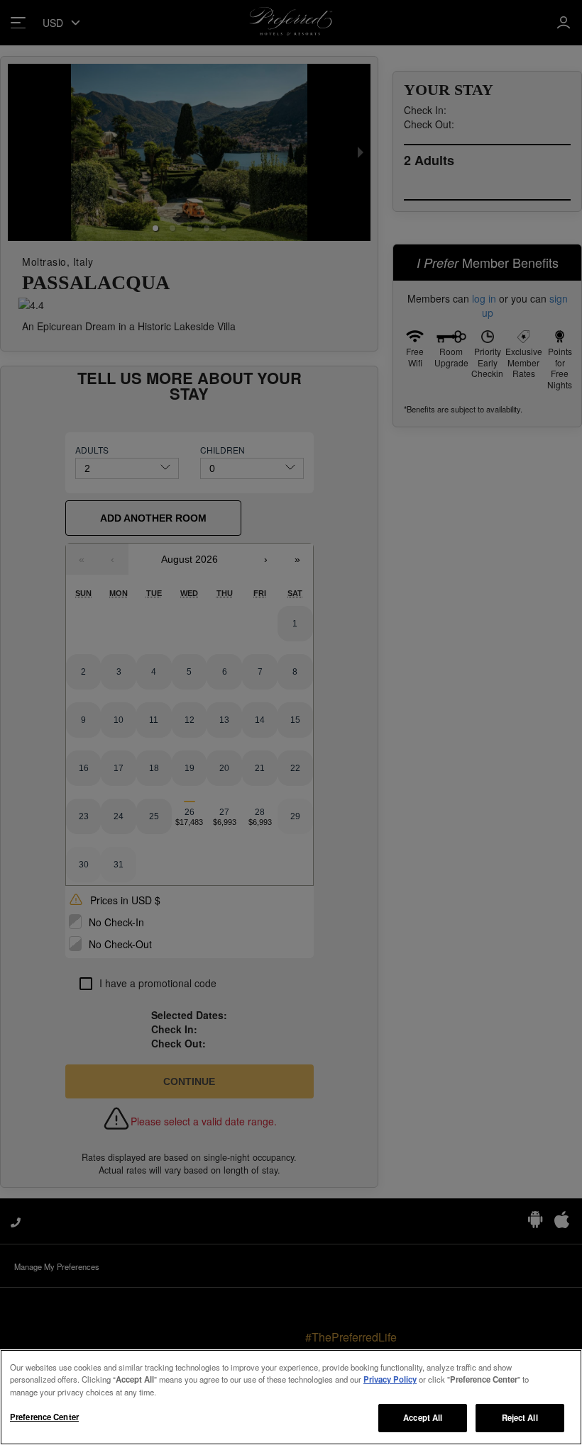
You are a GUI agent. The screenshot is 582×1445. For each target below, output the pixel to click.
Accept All (422, 1417)
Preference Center (44, 1416)
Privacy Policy (390, 1379)
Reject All (520, 1417)
